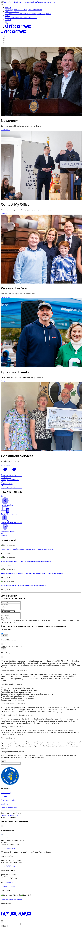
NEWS (7, 16)
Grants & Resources (29, 14)
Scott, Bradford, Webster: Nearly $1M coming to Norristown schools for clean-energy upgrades (32, 573)
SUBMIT (4, 635)
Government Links (8, 800)
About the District (20, 10)
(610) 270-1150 (9, 866)
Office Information (35, 10)
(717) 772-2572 (9, 883)
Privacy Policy (6, 630)
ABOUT (8, 8)
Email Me (4, 804)
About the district (15, 899)
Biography (9, 10)
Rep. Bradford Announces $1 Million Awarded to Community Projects (23, 585)
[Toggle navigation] (2, 4)
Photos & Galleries (30, 18)
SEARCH (4, 926)
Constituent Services (13, 14)
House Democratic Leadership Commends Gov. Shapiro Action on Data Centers (27, 549)
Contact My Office (44, 14)
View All (4, 536)
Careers (4, 796)
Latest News (5, 130)
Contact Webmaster (9, 808)
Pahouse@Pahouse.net (9, 815)
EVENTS (8, 20)
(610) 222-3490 (9, 848)
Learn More (5, 297)
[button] (5, 469)
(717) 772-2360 (9, 886)
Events (3, 381)
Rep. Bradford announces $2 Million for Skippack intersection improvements (26, 561)
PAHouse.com (10, 24)
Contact (4, 214)
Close (3, 648)
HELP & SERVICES (12, 12)
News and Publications (14, 18)
